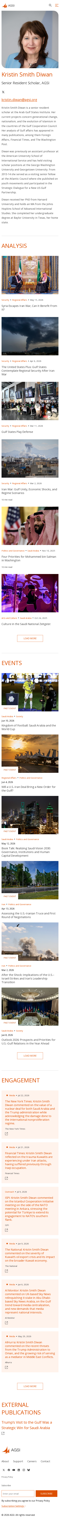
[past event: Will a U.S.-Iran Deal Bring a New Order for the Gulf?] (30, 753)
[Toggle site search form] (50, 5)
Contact (45, 1461)
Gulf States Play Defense (17, 432)
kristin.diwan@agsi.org (19, 99)
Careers (32, 1461)
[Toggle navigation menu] (56, 5)
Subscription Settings (13, 1506)
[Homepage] (8, 5)
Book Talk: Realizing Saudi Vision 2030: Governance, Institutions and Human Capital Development (26, 851)
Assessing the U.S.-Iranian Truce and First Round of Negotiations (29, 915)
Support (18, 1461)
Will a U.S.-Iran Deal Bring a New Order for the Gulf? (29, 788)
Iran (3, 904)
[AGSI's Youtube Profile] (14, 1470)
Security (5, 299)
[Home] (30, 1449)
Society (19, 716)
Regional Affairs (19, 299)
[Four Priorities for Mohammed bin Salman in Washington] (30, 526)
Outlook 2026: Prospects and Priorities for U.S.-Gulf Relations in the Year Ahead (29, 1041)
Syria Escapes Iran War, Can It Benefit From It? (29, 307)
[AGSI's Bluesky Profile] (29, 1470)
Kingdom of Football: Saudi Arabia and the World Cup (29, 727)
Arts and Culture (9, 618)
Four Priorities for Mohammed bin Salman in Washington (29, 558)
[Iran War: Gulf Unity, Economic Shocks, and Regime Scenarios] (30, 458)
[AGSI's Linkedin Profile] (19, 1470)
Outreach (9, 1191)
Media (12, 1095)
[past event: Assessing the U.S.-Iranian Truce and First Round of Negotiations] (30, 880)
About (5, 1461)
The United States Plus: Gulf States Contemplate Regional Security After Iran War (28, 370)
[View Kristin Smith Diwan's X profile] (3, 92)
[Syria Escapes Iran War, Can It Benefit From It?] (30, 275)
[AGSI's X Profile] (4, 1470)
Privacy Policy (7, 1477)
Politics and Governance (13, 550)
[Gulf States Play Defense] (30, 401)
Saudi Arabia (33, 550)
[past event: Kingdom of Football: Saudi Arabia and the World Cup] (30, 692)
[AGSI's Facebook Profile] (9, 1470)
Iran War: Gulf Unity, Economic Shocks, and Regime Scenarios (29, 491)
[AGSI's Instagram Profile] (24, 1470)
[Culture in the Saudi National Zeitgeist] (30, 593)
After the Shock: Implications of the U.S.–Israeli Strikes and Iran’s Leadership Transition (28, 978)
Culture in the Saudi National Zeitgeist (26, 624)
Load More (30, 638)
